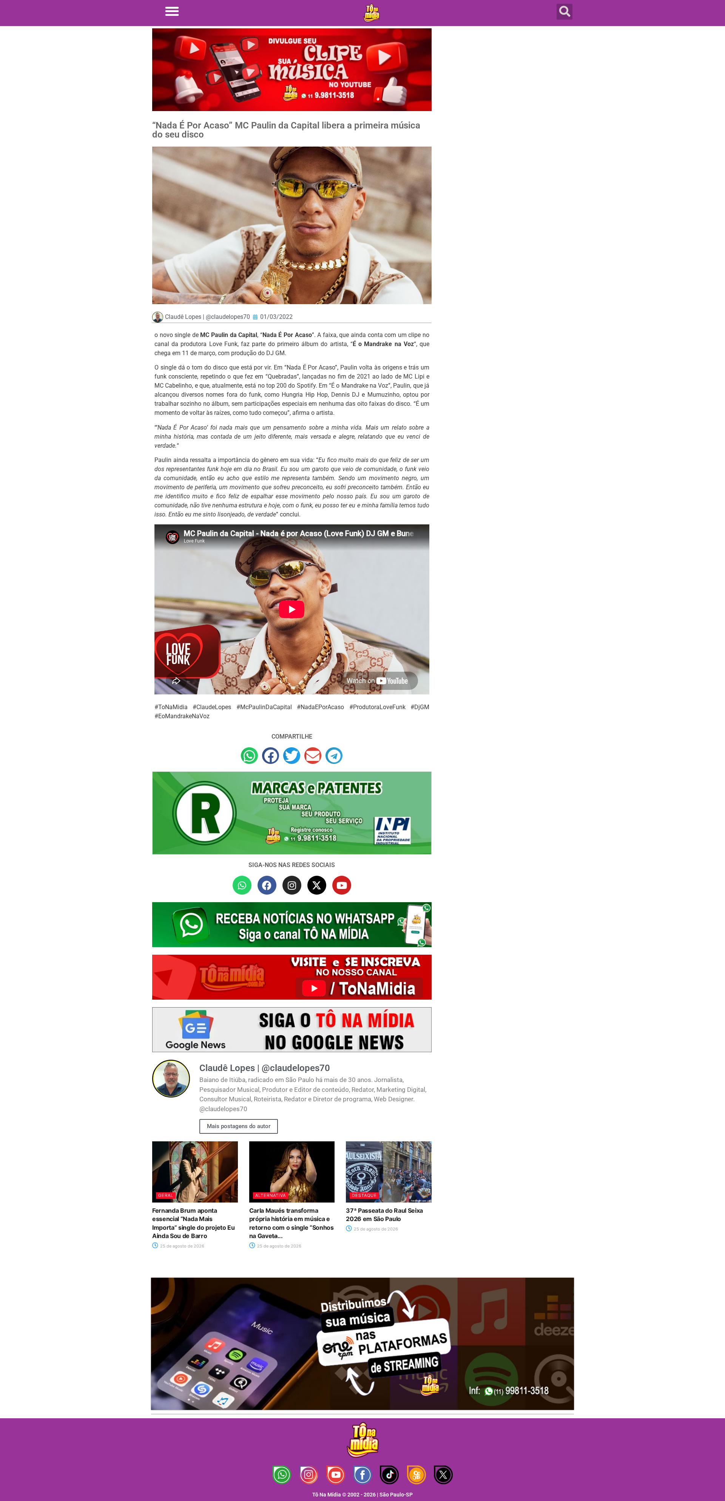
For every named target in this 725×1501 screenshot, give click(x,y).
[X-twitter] (316, 885)
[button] (172, 11)
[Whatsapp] (242, 885)
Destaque (364, 1195)
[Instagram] (291, 885)
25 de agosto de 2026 (181, 1246)
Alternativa (270, 1195)
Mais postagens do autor (238, 1126)
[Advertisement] (507, 89)
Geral (165, 1195)
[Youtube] (341, 885)
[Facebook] (267, 885)
